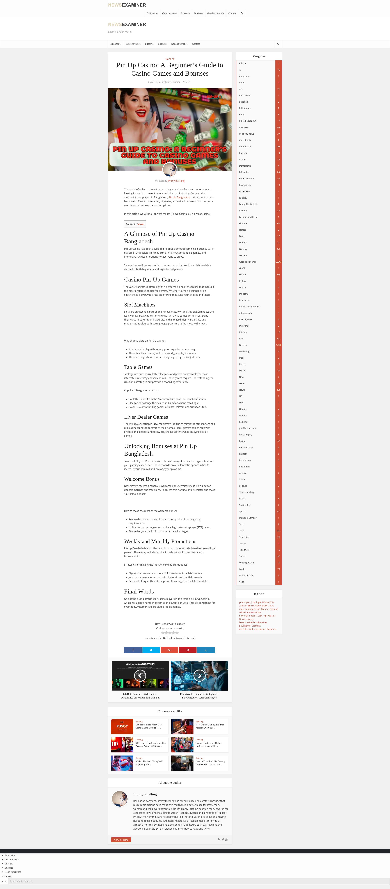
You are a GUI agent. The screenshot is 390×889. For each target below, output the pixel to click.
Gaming (169, 59)
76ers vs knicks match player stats (256, 605)
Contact (232, 13)
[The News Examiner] (127, 4)
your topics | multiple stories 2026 (256, 602)
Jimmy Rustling (172, 82)
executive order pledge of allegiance (257, 629)
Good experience (215, 13)
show (141, 224)
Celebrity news (169, 13)
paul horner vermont (250, 625)
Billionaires (152, 13)
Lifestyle (185, 13)
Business (198, 13)
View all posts (121, 839)
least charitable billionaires (253, 622)
